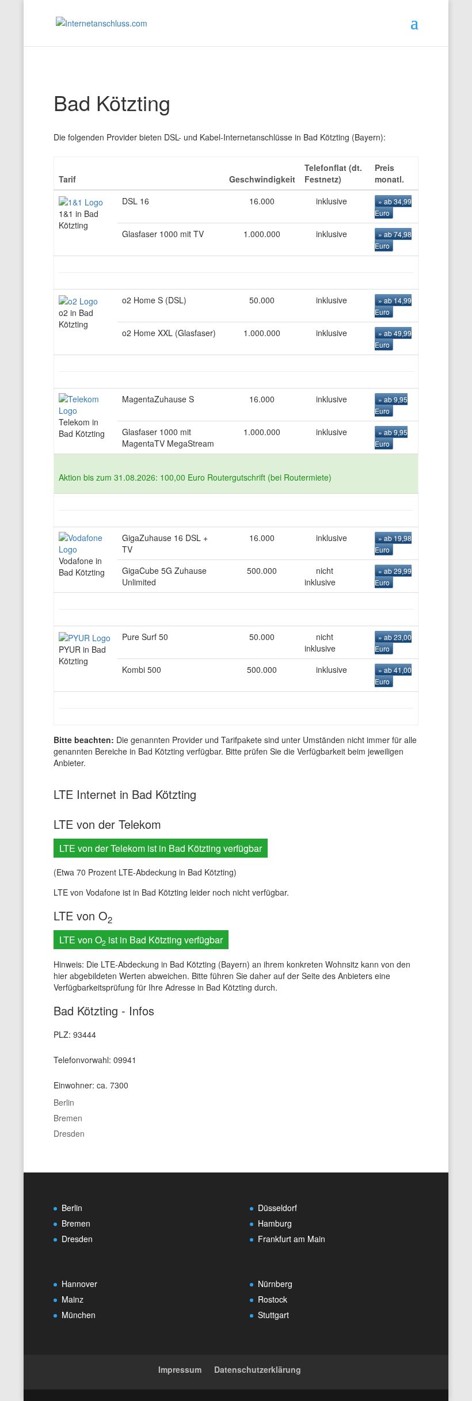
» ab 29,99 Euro (393, 576)
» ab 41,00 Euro (393, 675)
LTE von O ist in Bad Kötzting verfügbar (141, 940)
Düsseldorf (277, 1207)
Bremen (68, 1118)
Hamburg (275, 1223)
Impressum (179, 1369)
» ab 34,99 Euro (393, 207)
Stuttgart (273, 1314)
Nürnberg (275, 1283)
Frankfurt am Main (291, 1238)
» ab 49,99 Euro (393, 338)
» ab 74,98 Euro (393, 239)
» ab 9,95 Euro (391, 405)
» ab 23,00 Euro (393, 642)
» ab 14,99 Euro (393, 306)
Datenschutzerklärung (257, 1369)
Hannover (79, 1283)
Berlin (64, 1102)
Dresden (69, 1133)
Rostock (272, 1299)
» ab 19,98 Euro (393, 543)
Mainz (72, 1299)
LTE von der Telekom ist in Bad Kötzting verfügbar (160, 848)
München (79, 1314)
